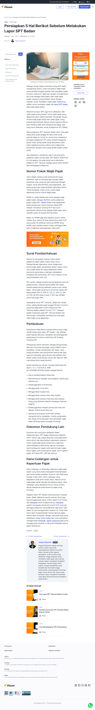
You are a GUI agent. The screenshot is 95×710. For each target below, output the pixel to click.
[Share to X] (75, 102)
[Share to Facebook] (75, 106)
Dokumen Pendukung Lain (12, 75)
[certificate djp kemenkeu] (74, 2)
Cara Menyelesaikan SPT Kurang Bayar (53, 627)
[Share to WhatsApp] (80, 102)
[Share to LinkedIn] (84, 102)
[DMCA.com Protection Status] (26, 693)
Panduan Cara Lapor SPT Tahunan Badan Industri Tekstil (53, 611)
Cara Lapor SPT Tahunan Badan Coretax (53, 594)
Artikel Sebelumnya (35, 536)
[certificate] (82, 2)
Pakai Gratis (85, 7)
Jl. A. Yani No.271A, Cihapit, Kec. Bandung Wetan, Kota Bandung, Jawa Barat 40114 (26, 671)
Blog (11, 17)
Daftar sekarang (53, 521)
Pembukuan (8, 72)
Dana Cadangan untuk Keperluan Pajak (11, 80)
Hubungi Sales (71, 6)
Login (60, 7)
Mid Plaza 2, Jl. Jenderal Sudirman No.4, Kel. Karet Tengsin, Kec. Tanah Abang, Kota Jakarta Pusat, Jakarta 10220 (34, 658)
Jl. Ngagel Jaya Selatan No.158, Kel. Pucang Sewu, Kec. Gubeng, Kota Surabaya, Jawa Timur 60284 (30, 664)
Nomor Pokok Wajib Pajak (12, 65)
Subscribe (80, 93)
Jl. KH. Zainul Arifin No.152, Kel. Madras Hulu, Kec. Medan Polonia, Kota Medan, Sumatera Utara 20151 (30, 677)
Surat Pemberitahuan (10, 68)
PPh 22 (52, 292)
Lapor (6, 22)
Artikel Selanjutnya (60, 536)
